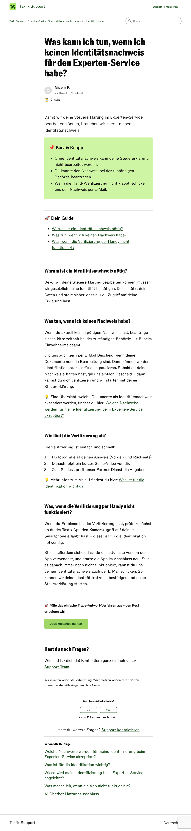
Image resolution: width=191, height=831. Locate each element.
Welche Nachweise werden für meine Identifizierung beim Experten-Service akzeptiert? (93, 409)
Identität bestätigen (95, 21)
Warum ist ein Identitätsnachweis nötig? (87, 228)
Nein (108, 709)
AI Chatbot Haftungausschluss (71, 794)
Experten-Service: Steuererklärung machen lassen (54, 21)
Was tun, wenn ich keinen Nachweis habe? (89, 235)
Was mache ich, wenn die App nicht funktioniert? (87, 786)
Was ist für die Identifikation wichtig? (77, 764)
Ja (88, 709)
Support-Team (56, 666)
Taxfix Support (17, 21)
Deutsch (171, 823)
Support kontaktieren (165, 7)
